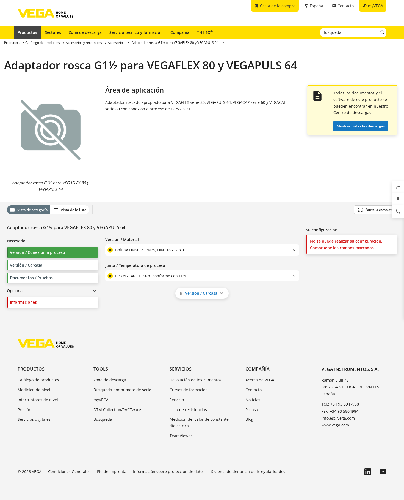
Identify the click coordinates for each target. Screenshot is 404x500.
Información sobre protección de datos (168, 471)
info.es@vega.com (338, 418)
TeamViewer (181, 435)
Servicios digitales (34, 419)
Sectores (53, 32)
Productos (27, 32)
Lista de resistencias (188, 409)
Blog (249, 419)
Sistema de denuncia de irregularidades (248, 471)
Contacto (253, 389)
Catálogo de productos (38, 379)
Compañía (179, 32)
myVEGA (101, 399)
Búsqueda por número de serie (122, 389)
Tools (100, 369)
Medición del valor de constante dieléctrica (199, 422)
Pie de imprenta (111, 471)
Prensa (251, 409)
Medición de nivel (34, 389)
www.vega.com (335, 425)
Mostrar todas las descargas (361, 126)
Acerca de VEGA (259, 379)
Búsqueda (102, 419)
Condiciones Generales (69, 471)
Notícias (252, 399)
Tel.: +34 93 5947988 (340, 404)
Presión (24, 409)
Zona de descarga (85, 32)
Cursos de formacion (189, 389)
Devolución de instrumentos (196, 379)
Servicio (177, 399)
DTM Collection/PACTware (117, 409)
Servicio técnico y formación (136, 32)
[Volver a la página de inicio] (46, 343)
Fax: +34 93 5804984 (340, 411)
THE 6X (205, 32)
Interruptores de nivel (38, 399)
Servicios (181, 369)
